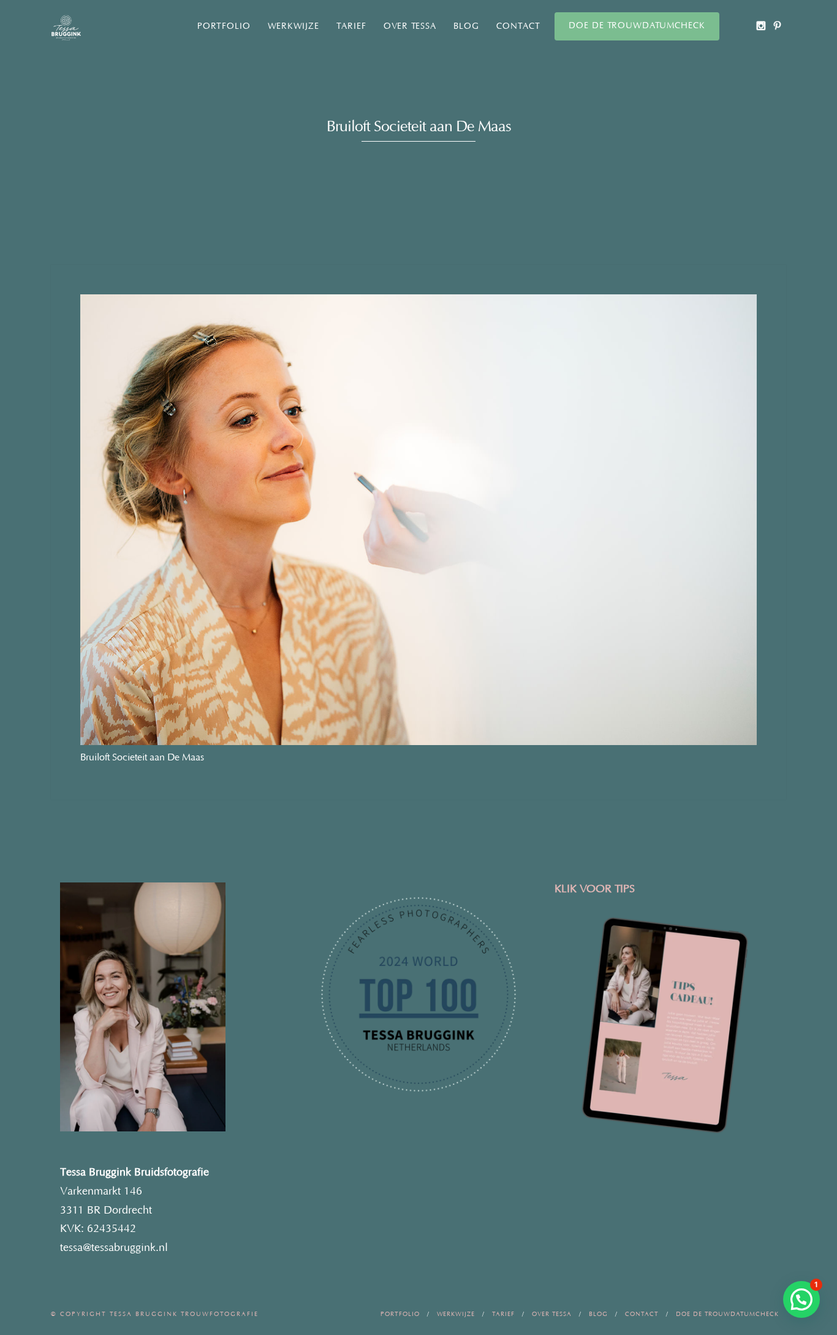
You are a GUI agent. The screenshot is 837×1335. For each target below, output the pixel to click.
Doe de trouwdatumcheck (637, 26)
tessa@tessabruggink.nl (114, 1248)
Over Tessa (410, 26)
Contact (518, 26)
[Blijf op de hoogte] (760, 25)
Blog (466, 26)
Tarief (351, 26)
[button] (801, 1299)
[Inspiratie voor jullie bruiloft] (777, 25)
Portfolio (224, 26)
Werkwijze (293, 26)
